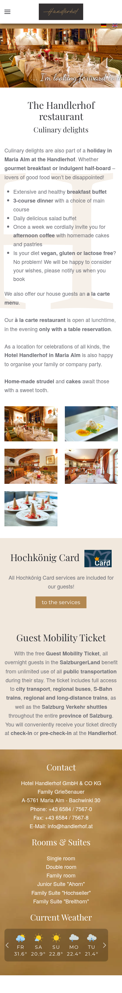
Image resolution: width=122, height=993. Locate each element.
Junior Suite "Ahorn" (61, 883)
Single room (61, 858)
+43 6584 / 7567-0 (70, 809)
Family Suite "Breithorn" (61, 901)
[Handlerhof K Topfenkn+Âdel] (91, 423)
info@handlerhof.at (70, 826)
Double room (61, 866)
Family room (61, 875)
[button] (7, 12)
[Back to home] (61, 12)
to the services (61, 602)
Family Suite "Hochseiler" (61, 892)
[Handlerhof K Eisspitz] (30, 508)
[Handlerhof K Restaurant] (30, 423)
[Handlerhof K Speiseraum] (91, 466)
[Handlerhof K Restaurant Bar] (30, 466)
